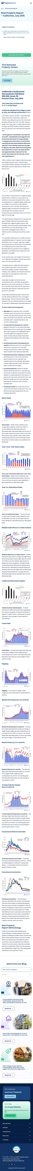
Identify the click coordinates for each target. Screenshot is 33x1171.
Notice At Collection (8, 1160)
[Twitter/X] (6, 1164)
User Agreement (15, 1159)
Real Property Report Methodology (14, 37)
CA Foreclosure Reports (11, 8)
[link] (8, 3)
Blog (2, 8)
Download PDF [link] (10, 1096)
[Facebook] (4, 1164)
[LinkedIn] (9, 1164)
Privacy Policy (6, 1159)
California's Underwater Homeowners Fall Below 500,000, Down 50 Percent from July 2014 (16, 32)
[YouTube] (12, 1164)
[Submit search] (30, 974)
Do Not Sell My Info (19, 1160)
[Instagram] (15, 1164)
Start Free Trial (10, 1115)
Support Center (24, 1157)
